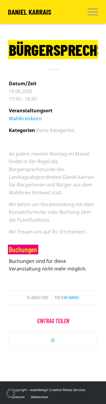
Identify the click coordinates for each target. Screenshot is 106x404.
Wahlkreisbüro (25, 118)
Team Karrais (70, 297)
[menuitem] (90, 12)
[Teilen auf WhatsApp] (53, 340)
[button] (10, 393)
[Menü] (90, 12)
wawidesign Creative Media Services (57, 390)
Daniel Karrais (29, 11)
